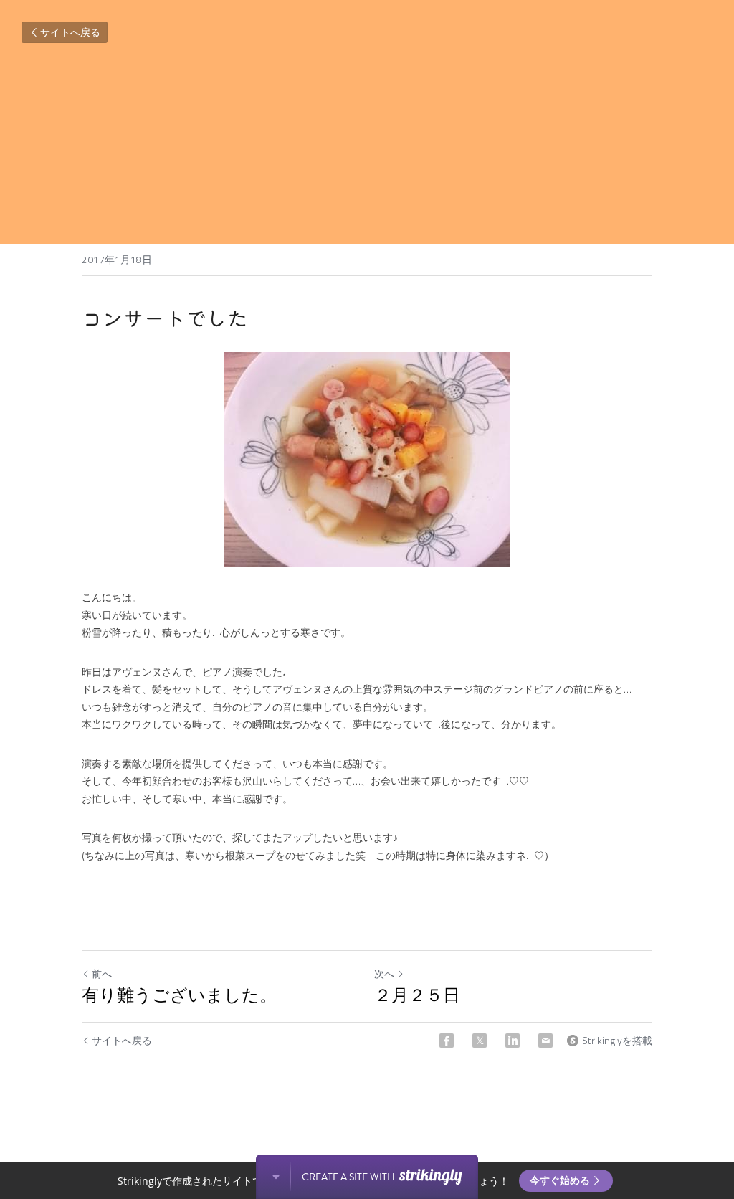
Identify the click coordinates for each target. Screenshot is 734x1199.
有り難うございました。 (179, 995)
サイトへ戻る (70, 31)
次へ (384, 973)
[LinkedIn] (512, 1040)
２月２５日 (417, 995)
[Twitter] (479, 1040)
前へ (102, 973)
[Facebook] (446, 1040)
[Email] (545, 1040)
